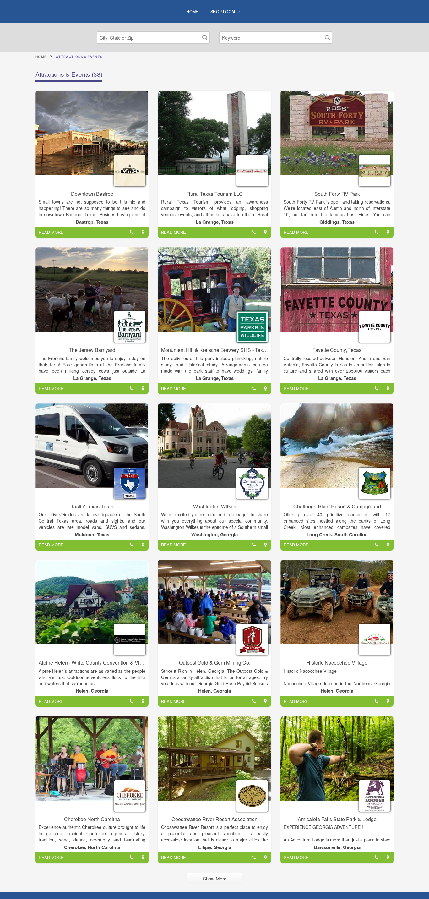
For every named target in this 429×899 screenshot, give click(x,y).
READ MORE (51, 232)
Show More (214, 878)
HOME (192, 11)
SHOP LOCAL (223, 11)
